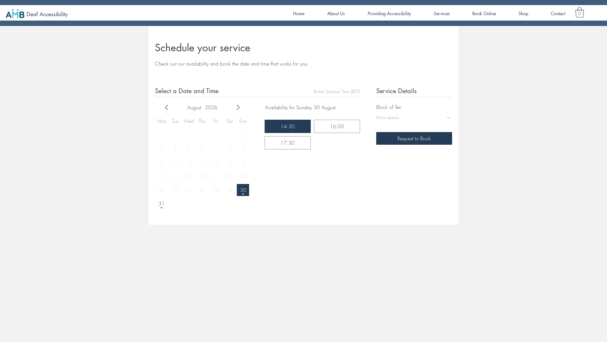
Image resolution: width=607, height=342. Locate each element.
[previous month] (166, 107)
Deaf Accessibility (47, 14)
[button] (579, 12)
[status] (337, 91)
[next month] (238, 107)
